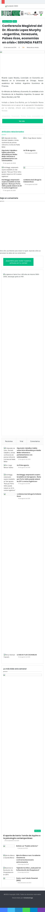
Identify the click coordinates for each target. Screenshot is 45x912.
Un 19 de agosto (29, 150)
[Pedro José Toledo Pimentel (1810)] (9, 881)
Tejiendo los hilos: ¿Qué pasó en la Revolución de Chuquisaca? (28, 869)
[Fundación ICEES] (11, 6)
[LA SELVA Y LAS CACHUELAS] (9, 658)
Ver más (22, 121)
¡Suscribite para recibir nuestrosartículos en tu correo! (18, 262)
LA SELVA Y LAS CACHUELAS (27, 655)
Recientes (9, 441)
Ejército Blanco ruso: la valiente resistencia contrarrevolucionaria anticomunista (28, 858)
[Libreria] (22, 13)
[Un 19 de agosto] (33, 142)
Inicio (14, 21)
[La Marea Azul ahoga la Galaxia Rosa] (33, 172)
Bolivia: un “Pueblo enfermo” (27, 846)
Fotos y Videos (7, 21)
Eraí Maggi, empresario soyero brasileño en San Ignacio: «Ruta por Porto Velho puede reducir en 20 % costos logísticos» (12, 184)
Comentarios (35, 441)
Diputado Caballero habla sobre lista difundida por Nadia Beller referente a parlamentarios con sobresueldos (9, 155)
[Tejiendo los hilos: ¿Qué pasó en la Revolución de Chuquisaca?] (9, 871)
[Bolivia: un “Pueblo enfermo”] (9, 849)
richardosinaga (28, 898)
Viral (21, 441)
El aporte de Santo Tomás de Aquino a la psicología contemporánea (21, 836)
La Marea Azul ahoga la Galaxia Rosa (32, 181)
